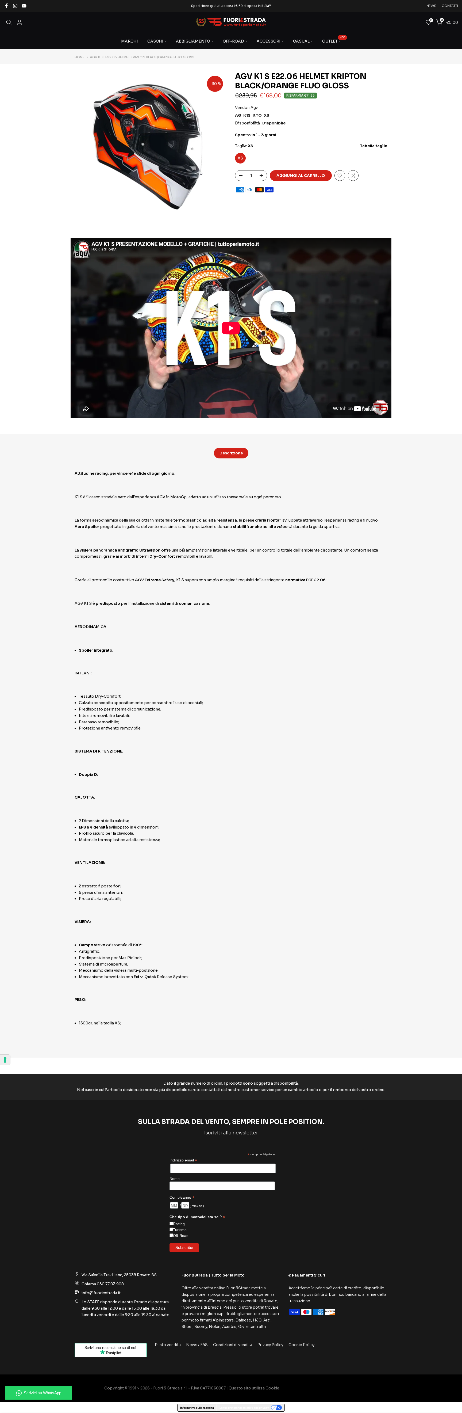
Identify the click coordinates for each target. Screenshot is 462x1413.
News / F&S (197, 1344)
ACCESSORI (268, 41)
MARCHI (129, 41)
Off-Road (180, 1235)
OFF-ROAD (233, 41)
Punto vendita (168, 1344)
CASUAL (301, 41)
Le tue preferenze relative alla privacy (244, 1407)
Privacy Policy (270, 1344)
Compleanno (182, 1197)
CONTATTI (450, 6)
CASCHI (155, 41)
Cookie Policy (301, 1344)
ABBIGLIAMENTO (193, 41)
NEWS (431, 6)
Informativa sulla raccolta (197, 1407)
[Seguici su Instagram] (15, 6)
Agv (254, 107)
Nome (175, 1178)
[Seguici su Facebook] (6, 6)
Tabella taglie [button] (373, 146)
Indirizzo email (183, 1160)
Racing (179, 1224)
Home (79, 57)
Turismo (180, 1230)
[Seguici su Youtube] (24, 6)
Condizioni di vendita (232, 1344)
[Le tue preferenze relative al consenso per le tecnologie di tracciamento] (5, 1060)
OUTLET (333, 41)
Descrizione (231, 453)
